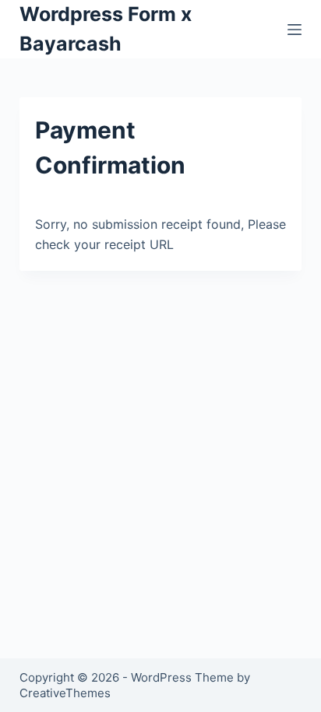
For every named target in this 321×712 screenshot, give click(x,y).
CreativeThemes (65, 693)
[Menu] (294, 30)
